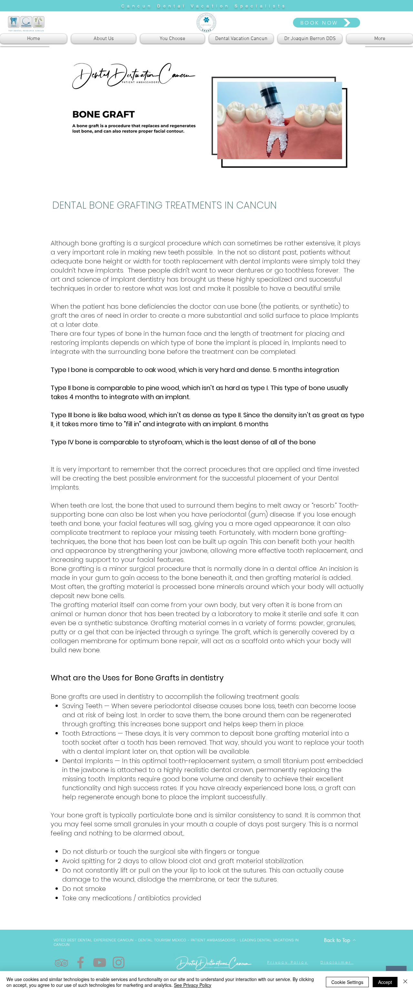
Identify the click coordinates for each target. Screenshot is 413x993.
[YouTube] (99, 962)
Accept (385, 982)
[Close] (405, 982)
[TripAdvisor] (61, 962)
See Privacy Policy (192, 985)
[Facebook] (80, 962)
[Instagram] (118, 962)
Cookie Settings (347, 982)
